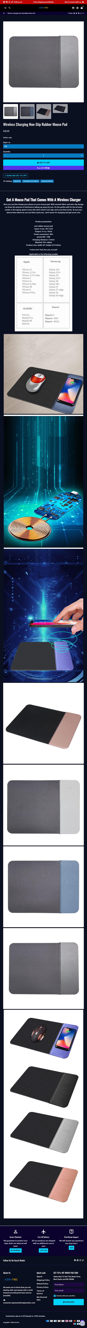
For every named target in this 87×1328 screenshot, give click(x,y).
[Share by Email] (83, 13)
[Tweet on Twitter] (76, 13)
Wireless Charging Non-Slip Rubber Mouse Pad (21, 13)
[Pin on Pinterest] (78, 13)
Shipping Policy (43, 1280)
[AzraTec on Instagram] (9, 2)
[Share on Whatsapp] (81, 13)
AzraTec (16, 1322)
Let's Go (43, 1250)
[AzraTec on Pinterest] (7, 2)
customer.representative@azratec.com (19, 1301)
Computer (17, 181)
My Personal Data (42, 1298)
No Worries (15, 1250)
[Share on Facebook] (74, 13)
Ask (71, 1248)
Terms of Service (40, 1292)
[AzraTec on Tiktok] (12, 2)
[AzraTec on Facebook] (4, 2)
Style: (6, 142)
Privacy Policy (42, 1287)
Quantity (6, 152)
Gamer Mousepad (47, 181)
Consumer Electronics (31, 181)
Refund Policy (42, 1284)
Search (39, 1277)
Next (81, 62)
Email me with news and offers (65, 1296)
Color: (7, 138)
